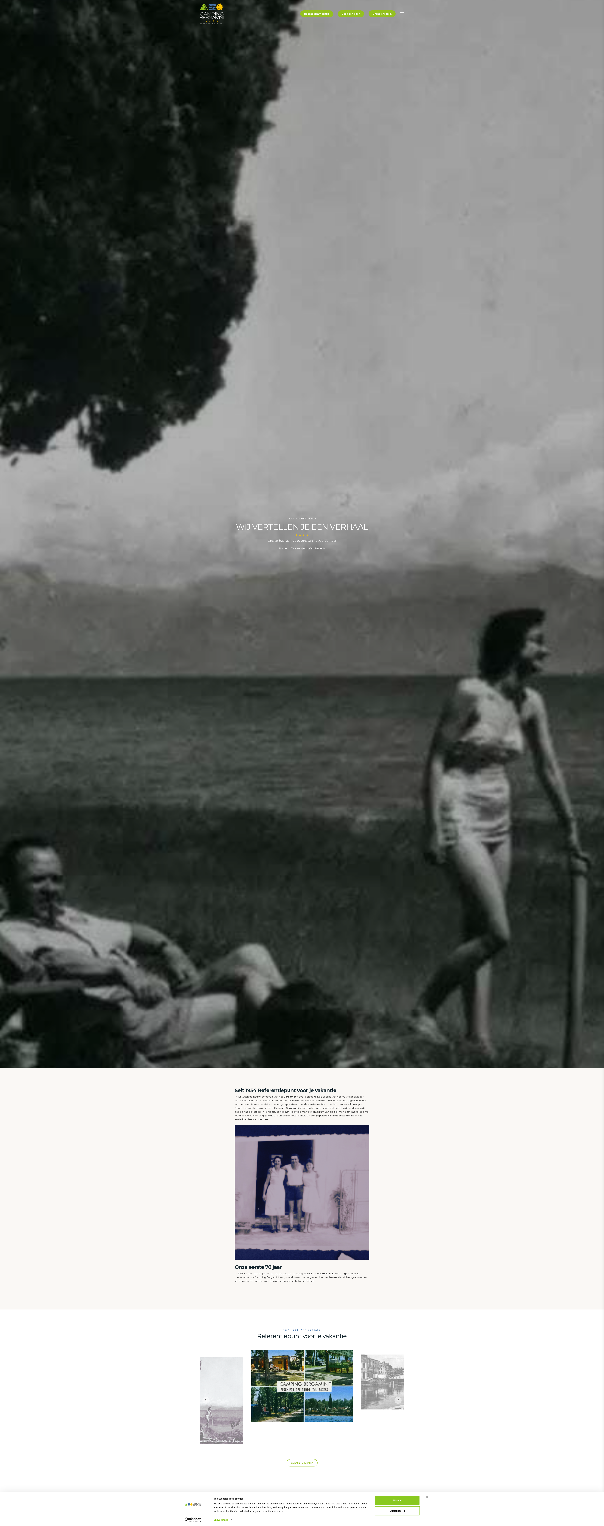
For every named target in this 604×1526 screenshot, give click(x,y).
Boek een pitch (351, 13)
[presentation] (206, 1400)
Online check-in (382, 13)
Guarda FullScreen (302, 1462)
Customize (395, 1510)
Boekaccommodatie (316, 13)
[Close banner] (427, 1497)
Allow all (397, 1500)
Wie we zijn (298, 548)
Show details (221, 1519)
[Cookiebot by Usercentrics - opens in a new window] (193, 1519)
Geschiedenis (317, 548)
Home (283, 548)
